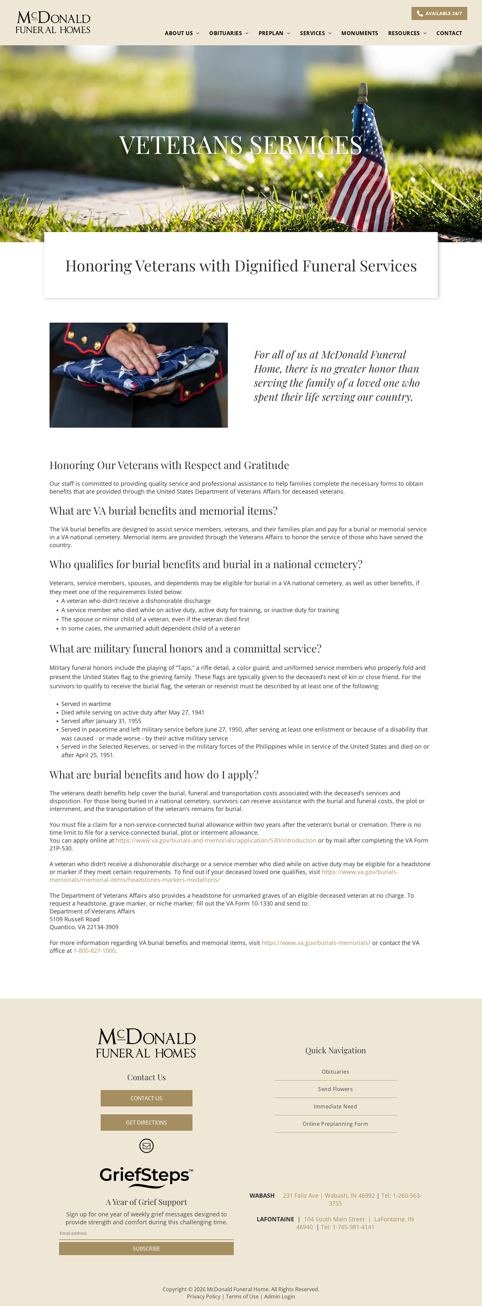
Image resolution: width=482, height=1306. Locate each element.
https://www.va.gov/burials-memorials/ (316, 943)
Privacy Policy (203, 1296)
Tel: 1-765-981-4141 (347, 1227)
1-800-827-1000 (94, 950)
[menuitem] (182, 33)
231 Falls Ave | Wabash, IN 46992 (329, 1195)
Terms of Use (242, 1296)
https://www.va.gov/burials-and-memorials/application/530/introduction (216, 840)
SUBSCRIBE (146, 1248)
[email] (146, 1147)
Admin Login (279, 1296)
